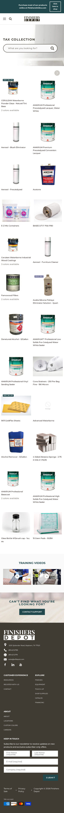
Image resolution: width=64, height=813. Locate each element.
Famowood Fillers (9, 295)
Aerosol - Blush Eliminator (13, 147)
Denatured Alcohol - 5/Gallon (14, 339)
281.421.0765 (13, 650)
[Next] (57, 73)
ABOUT (6, 716)
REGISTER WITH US (11, 684)
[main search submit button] (52, 48)
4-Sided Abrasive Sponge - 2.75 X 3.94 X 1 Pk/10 (47, 458)
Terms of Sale (8, 789)
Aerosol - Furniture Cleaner (45, 262)
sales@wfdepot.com (16, 659)
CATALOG (39, 698)
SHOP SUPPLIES (41, 694)
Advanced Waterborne (43, 420)
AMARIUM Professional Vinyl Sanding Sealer (14, 383)
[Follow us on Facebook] (6, 665)
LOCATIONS (8, 721)
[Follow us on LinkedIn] (13, 665)
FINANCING (39, 703)
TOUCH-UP (39, 689)
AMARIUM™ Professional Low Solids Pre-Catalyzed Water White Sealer (47, 342)
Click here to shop (55, 6)
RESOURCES (9, 680)
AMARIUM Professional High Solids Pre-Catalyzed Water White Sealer (46, 499)
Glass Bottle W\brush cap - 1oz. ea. (15, 539)
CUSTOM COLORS (11, 725)
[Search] (10, 19)
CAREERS (7, 730)
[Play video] (17, 576)
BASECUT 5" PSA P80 (43, 226)
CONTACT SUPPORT (32, 612)
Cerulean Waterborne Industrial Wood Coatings (16, 259)
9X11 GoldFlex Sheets (10, 420)
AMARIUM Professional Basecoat (12, 493)
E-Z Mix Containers (10, 226)
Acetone (37, 189)
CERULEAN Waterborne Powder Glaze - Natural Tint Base (14, 103)
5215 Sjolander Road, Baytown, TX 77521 (24, 645)
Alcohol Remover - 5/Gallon (14, 457)
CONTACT (7, 689)
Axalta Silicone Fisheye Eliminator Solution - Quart (45, 301)
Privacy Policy (21, 789)
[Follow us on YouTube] (21, 665)
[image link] (25, 635)
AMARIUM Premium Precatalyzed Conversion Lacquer (44, 150)
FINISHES (38, 680)
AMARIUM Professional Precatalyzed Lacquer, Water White (46, 108)
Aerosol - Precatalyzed (11, 189)
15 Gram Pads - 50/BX (43, 538)
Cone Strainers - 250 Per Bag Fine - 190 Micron (46, 383)
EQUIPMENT (40, 684)
